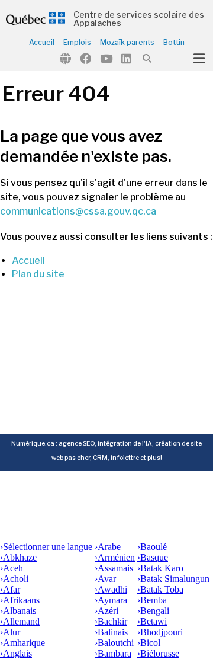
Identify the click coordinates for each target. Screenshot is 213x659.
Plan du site (38, 274)
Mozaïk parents (127, 43)
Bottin (174, 43)
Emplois (77, 43)
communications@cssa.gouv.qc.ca (78, 211)
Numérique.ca (32, 443)
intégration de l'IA (125, 443)
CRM (100, 458)
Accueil (41, 43)
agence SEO (77, 443)
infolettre (125, 458)
